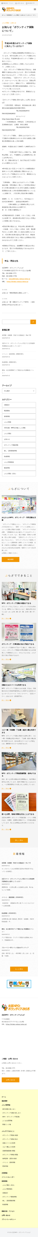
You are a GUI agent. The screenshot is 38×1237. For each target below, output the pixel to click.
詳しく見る (5, 618)
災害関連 (4, 1173)
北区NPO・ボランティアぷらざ (21, 1232)
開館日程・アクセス (8, 3)
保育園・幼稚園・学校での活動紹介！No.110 (16, 335)
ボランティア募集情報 (11, 445)
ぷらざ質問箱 (6, 1105)
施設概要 (10, 559)
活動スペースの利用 (8, 1143)
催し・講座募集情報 (10, 451)
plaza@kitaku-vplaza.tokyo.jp (19, 279)
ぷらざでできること (8, 1131)
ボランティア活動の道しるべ (11, 1113)
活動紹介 (7, 405)
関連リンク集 (6, 1124)
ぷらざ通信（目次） (10, 473)
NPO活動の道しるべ (8, 1109)
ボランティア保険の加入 (10, 1139)
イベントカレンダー (8, 1177)
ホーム (4, 1097)
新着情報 (7, 416)
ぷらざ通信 (5, 23)
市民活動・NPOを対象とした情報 (14, 428)
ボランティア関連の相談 (10, 1135)
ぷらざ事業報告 (9, 462)
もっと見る (19, 969)
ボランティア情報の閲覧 (10, 1154)
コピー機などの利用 (8, 1147)
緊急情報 (7, 468)
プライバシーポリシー (9, 1219)
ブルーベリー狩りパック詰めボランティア (15, 947)
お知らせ (13, 23)
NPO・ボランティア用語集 (11, 1117)
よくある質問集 (7, 1120)
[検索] (33, 322)
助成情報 (7, 456)
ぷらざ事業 (7, 422)
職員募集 (7, 410)
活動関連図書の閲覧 (8, 1151)
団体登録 (5, 1166)
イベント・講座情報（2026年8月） (13, 354)
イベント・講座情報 (8, 1162)
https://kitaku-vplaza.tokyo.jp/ (17, 282)
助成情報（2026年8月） (9, 362)
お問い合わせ (20, 3)
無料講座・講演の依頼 (9, 1158)
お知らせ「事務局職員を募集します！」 (15, 293)
